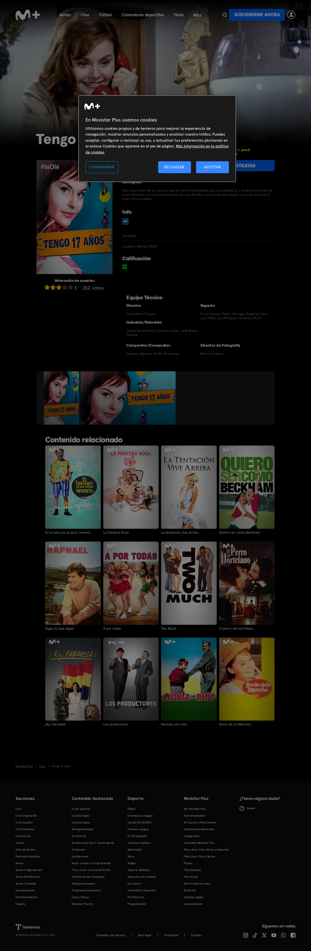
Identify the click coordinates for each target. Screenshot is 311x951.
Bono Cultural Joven (197, 883)
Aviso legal (144, 935)
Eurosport (134, 883)
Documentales (25, 890)
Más (197, 15)
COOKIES (196, 935)
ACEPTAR (212, 167)
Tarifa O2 (190, 890)
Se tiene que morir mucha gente (93, 843)
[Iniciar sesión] (291, 15)
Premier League (138, 829)
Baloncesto (135, 849)
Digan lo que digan (59, 628)
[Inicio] (28, 14)
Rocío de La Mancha (235, 724)
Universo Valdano (139, 843)
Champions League (140, 815)
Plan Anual (191, 876)
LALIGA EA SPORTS (139, 822)
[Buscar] (225, 15)
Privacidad (171, 935)
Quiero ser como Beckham (239, 532)
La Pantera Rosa (116, 532)
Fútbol (105, 14)
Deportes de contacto (142, 876)
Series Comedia (26, 883)
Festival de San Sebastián (88, 876)
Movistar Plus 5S (82, 904)
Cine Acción (23, 836)
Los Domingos (81, 822)
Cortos (20, 843)
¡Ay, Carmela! (55, 724)
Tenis (179, 14)
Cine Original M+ (26, 815)
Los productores (115, 724)
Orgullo (20, 904)
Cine (85, 14)
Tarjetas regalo (193, 897)
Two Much (168, 628)
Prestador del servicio (110, 935)
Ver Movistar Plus (195, 809)
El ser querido (81, 809)
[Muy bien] (70, 287)
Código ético (192, 836)
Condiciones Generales (199, 829)
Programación (137, 904)
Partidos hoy (136, 897)
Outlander (78, 849)
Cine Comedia (25, 829)
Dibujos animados (83, 883)
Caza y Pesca (80, 897)
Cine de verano (26, 849)
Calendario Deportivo (142, 890)
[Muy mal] (47, 287)
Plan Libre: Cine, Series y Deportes (206, 849)
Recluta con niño (174, 724)
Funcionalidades (194, 815)
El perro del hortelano (236, 628)
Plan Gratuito (192, 870)
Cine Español (24, 822)
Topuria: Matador (139, 870)
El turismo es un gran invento (67, 532)
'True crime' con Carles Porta (91, 870)
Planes (188, 863)
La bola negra (81, 815)
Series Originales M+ (29, 870)
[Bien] (64, 287)
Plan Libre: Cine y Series (199, 856)
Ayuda (251, 808)
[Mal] (53, 287)
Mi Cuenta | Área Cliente (200, 822)
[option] (62, 398)
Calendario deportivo (143, 14)
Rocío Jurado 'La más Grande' (91, 863)
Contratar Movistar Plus (199, 843)
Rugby (131, 863)
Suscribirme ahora (257, 14)
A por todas (112, 628)
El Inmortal (79, 836)
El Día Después (137, 836)
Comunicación (193, 904)
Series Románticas (28, 876)
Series (65, 14)
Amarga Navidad (82, 829)
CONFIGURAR (101, 167)
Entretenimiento (26, 897)
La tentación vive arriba (179, 532)
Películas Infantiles (28, 856)
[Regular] (58, 287)
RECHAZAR (174, 167)
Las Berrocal (80, 856)
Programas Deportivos (86, 890)
